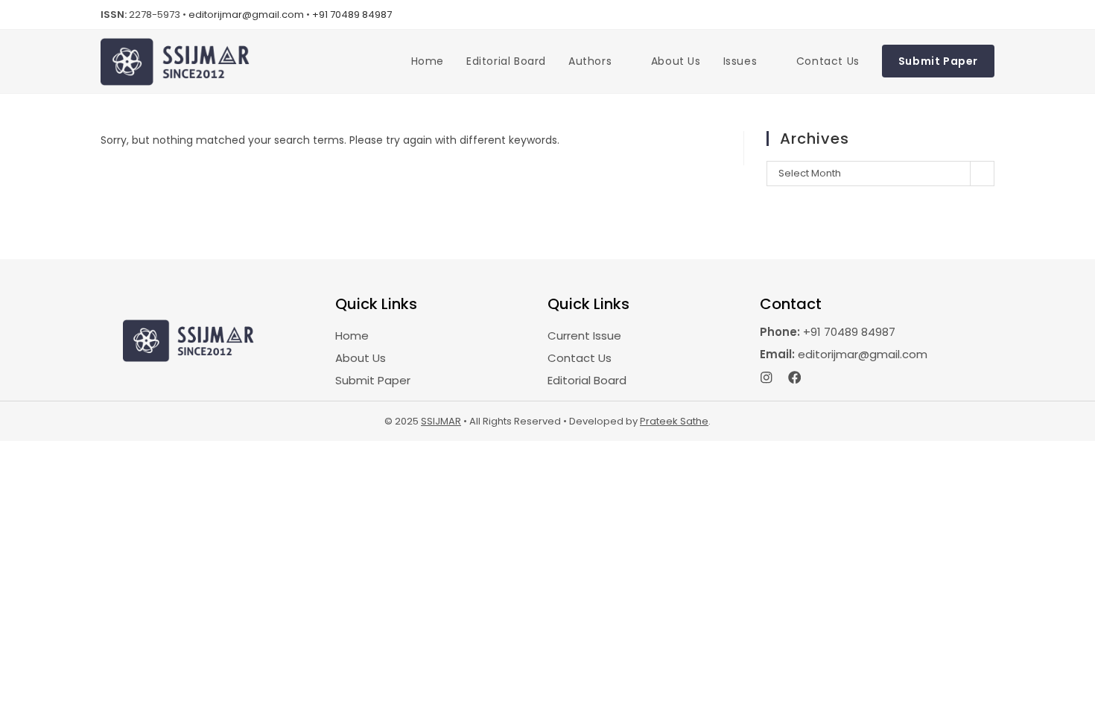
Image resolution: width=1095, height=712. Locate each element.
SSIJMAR (441, 421)
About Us (360, 358)
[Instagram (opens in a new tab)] (987, 14)
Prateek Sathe (674, 421)
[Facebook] (795, 377)
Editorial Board (587, 380)
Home (352, 335)
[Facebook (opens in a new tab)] (969, 14)
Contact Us (580, 358)
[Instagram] (766, 377)
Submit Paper (372, 380)
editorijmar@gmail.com (246, 14)
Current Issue (584, 335)
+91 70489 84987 (352, 14)
